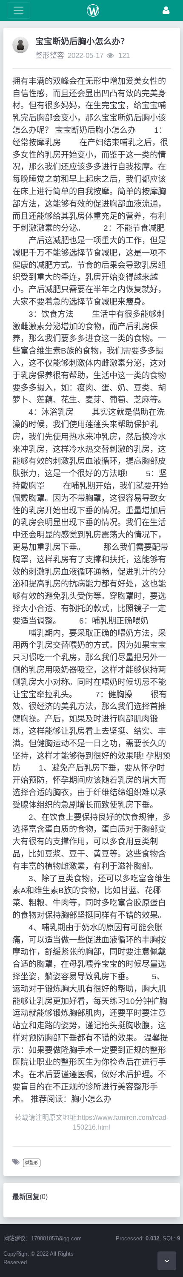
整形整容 (49, 56)
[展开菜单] (18, 10)
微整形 (31, 1162)
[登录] (166, 10)
